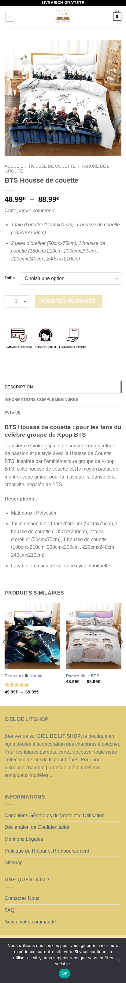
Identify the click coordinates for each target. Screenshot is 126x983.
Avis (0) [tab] (12, 412)
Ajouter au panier (68, 301)
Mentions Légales (24, 839)
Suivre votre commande (30, 921)
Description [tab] (19, 387)
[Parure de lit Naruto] (32, 636)
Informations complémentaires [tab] (42, 399)
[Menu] (10, 17)
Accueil (14, 166)
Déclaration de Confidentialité (37, 827)
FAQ (9, 910)
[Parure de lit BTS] (93, 636)
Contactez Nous (22, 898)
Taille (10, 278)
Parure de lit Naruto (24, 676)
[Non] (118, 962)
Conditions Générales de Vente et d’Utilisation (55, 815)
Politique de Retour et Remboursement (47, 851)
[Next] (122, 654)
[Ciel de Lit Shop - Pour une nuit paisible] (63, 16)
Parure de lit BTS (82, 676)
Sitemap (14, 862)
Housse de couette (52, 166)
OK (65, 973)
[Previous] (4, 654)
